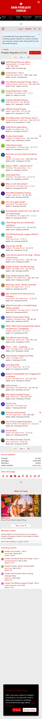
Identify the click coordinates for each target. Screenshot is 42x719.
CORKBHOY (9, 278)
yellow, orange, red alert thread (20, 266)
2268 (27, 159)
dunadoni (4, 536)
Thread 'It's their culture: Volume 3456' (19, 566)
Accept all (16, 710)
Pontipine (9, 248)
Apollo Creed (10, 406)
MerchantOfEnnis (11, 64)
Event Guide (27, 18)
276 (32, 349)
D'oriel (8, 349)
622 (32, 227)
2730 (26, 396)
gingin (8, 397)
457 (37, 387)
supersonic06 (10, 204)
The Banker (9, 93)
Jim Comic (9, 367)
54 (35, 298)
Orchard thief (17, 534)
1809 (33, 278)
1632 (31, 340)
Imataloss (33, 534)
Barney (8, 287)
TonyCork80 (9, 75)
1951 (8, 66)
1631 (27, 340)
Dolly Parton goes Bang (16, 127)
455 (30, 387)
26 (34, 310)
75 (31, 147)
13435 (26, 75)
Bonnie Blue (11, 430)
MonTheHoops (10, 340)
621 (28, 227)
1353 (36, 138)
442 (27, 195)
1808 (29, 278)
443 (30, 195)
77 (36, 147)
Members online (8, 530)
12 (26, 331)
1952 (12, 66)
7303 (30, 84)
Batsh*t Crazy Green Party (17, 317)
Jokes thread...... (13, 385)
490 (35, 319)
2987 (24, 414)
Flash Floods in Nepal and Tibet (19, 355)
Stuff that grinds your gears (18, 62)
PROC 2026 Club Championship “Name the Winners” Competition (23, 327)
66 (35, 424)
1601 (31, 260)
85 (27, 248)
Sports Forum (18, 75)
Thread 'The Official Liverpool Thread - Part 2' (21, 583)
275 (29, 349)
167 (22, 102)
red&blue (9, 331)
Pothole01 (35, 536)
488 (28, 319)
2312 (31, 378)
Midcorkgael (27, 536)
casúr (7, 442)
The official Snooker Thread (18, 439)
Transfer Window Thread (17, 100)
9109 (30, 120)
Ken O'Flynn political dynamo (19, 421)
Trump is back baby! (14, 136)
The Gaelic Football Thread (17, 394)
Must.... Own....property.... (17, 346)
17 (26, 367)
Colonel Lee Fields (11, 424)
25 (32, 310)
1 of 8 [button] (15, 57)
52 (30, 298)
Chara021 (19, 536)
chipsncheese (10, 388)
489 (32, 319)
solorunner (36, 465)
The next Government (16, 412)
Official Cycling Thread (16, 109)
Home (3, 18)
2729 (22, 396)
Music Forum (17, 367)
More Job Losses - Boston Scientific (21, 284)
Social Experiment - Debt (16, 91)
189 (27, 269)
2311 (27, 378)
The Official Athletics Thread (18, 193)
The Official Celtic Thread (17, 337)
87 (32, 248)
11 (25, 239)
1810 (37, 278)
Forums (10, 18)
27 (37, 310)
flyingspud (11, 536)
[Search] (39, 29)
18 (28, 177)
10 (23, 239)
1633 (35, 340)
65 (32, 424)
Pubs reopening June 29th (17, 275)
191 (33, 269)
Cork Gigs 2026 (12, 364)
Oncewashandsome (12, 120)
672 (26, 111)
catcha (8, 358)
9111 (38, 120)
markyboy (9, 138)
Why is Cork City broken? (17, 184)
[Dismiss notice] (39, 35)
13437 (35, 75)
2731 (30, 396)
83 (21, 442)
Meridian (8, 159)
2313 (34, 378)
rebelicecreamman (12, 84)
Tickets (18, 18)
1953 (16, 66)
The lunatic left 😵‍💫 (14, 246)
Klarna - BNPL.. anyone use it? (19, 165)
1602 (35, 260)
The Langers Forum (24, 64)
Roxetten (8, 260)
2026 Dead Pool (13, 175)
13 (28, 331)
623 (35, 227)
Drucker (8, 379)
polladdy (8, 129)
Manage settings (30, 710)
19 (31, 177)
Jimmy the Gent (10, 186)
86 (29, 248)
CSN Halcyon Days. (14, 145)
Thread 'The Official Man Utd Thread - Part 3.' (21, 558)
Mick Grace (5, 518)
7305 (38, 84)
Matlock (8, 433)
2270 (35, 159)
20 (33, 177)
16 (23, 367)
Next (21, 57)
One (7, 415)
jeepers (8, 111)
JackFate (8, 269)
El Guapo (8, 195)
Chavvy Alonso (10, 298)
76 (34, 147)
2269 (31, 159)
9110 (34, 120)
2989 (32, 414)
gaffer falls (9, 227)
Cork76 (3, 538)
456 (33, 387)
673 (29, 111)
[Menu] (3, 29)
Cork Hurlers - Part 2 (15, 73)
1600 (27, 260)
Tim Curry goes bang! (15, 202)
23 (26, 433)
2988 (28, 414)
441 (24, 195)
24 (28, 433)
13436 (30, 75)
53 (33, 298)
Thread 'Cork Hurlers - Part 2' (15, 551)
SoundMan (9, 319)
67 (37, 424)
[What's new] (35, 29)
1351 (28, 138)
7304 (34, 84)
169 (28, 102)
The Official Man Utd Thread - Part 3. (22, 118)
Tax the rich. (11, 403)
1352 (32, 138)
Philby (8, 102)
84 (23, 442)
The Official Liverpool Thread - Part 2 (22, 82)
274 (26, 349)
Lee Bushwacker (11, 147)
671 (23, 111)
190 (30, 269)
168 (25, 102)
